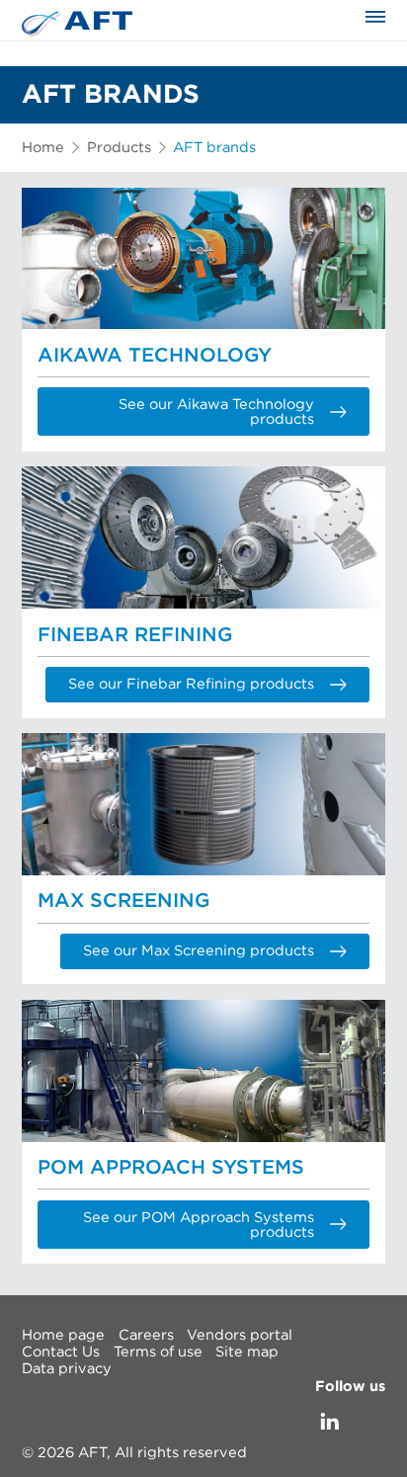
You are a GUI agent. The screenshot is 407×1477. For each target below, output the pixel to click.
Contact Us (61, 1352)
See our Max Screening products (198, 951)
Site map (247, 1352)
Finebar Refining (135, 635)
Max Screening (123, 901)
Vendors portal (239, 1334)
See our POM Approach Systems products (198, 1225)
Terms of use (158, 1352)
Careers (146, 1334)
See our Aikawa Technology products (216, 412)
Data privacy (67, 1368)
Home (43, 147)
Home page (63, 1334)
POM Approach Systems (171, 1168)
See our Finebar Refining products (191, 684)
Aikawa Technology (155, 356)
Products (119, 147)
